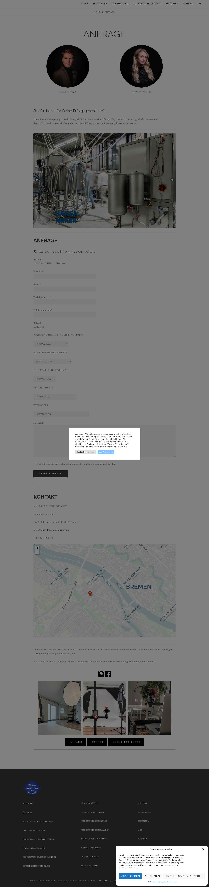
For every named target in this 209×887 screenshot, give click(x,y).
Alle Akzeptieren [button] (106, 452)
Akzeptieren (130, 876)
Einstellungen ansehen (184, 876)
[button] (203, 849)
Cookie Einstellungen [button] (85, 452)
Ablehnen (152, 876)
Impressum (172, 882)
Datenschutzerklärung (157, 882)
